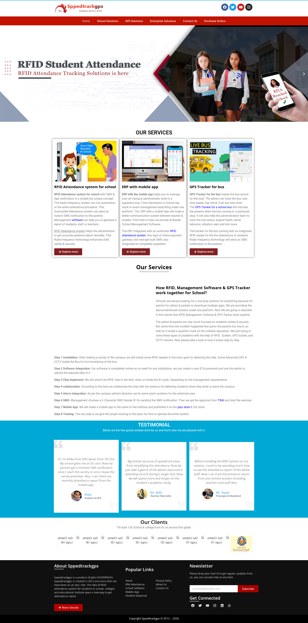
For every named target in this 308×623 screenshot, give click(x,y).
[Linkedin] (222, 605)
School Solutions (107, 21)
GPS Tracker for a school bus (213, 207)
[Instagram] (248, 7)
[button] (4, 74)
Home (86, 21)
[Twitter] (232, 7)
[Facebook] (224, 7)
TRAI (221, 400)
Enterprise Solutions (163, 21)
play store (184, 407)
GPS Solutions (134, 21)
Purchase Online (215, 21)
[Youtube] (240, 7)
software (77, 220)
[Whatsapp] (229, 605)
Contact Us (190, 21)
